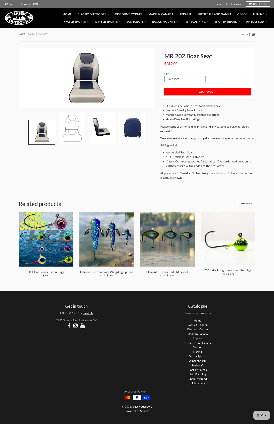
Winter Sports (106, 21)
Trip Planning (195, 21)
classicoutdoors (142, 406)
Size (166, 74)
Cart (259, 3)
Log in (218, 3)
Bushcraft (134, 21)
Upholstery (255, 21)
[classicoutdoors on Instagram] (248, 34)
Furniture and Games (214, 14)
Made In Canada (161, 14)
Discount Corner (129, 14)
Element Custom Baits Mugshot (167, 272)
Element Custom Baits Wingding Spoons (106, 272)
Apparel (185, 14)
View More (246, 203)
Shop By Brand (225, 21)
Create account (234, 3)
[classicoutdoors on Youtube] (253, 34)
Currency (26, 3)
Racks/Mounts (163, 21)
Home (67, 14)
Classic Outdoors (91, 14)
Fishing (259, 14)
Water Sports (75, 21)
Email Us (88, 313)
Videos (242, 14)
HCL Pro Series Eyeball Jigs (46, 272)
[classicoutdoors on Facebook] (243, 34)
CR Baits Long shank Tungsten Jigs (228, 270)
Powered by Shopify (137, 411)
